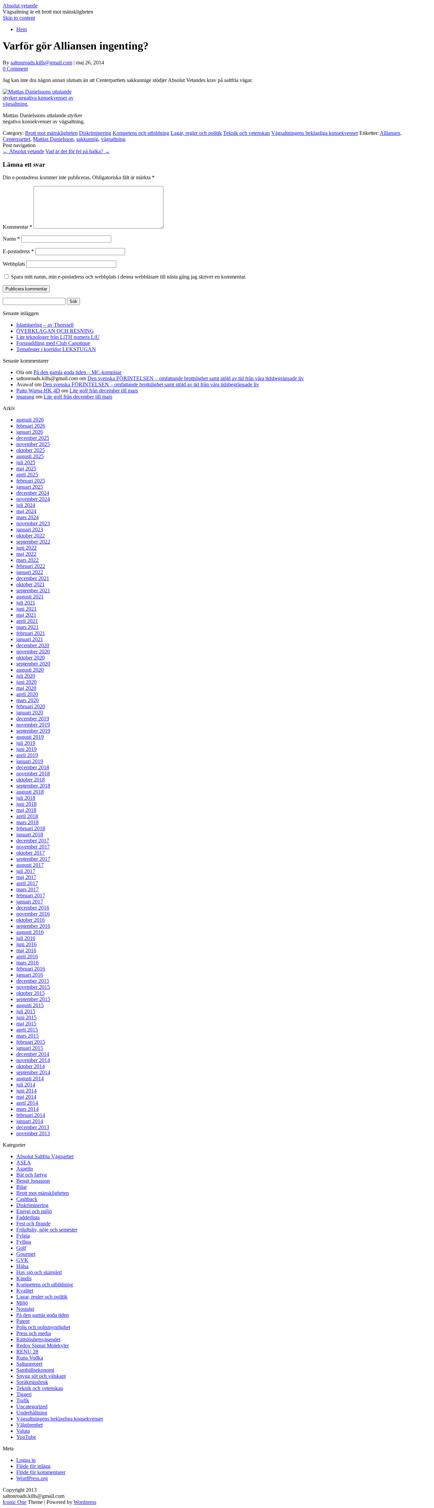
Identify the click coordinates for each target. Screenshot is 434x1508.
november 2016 (33, 914)
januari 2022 (29, 572)
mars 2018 (27, 822)
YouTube (26, 1437)
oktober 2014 (30, 1066)
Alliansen (390, 133)
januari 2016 (29, 975)
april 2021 (27, 621)
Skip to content (19, 18)
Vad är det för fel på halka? (77, 151)
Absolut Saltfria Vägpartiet (45, 1156)
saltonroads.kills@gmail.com (41, 62)
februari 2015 (30, 1042)
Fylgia (23, 1236)
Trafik (22, 1400)
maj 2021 (26, 615)
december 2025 (32, 438)
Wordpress (85, 1502)
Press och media (33, 1333)
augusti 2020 (30, 670)
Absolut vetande (20, 5)
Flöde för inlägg (33, 1466)
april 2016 (27, 956)
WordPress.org (32, 1478)
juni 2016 (26, 944)
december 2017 (32, 840)
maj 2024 (26, 511)
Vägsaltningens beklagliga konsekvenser (314, 133)
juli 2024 (25, 505)
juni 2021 (26, 609)
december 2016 (32, 908)
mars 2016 (27, 962)
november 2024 (33, 499)
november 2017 (33, 847)
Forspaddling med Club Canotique (53, 343)
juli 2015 (25, 1011)
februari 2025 (30, 481)
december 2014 (32, 1054)
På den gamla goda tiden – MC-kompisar (77, 372)
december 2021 (32, 578)
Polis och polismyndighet (43, 1327)
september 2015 (33, 999)
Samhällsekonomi (35, 1370)
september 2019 (33, 731)
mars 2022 (27, 560)
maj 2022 (26, 554)
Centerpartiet (16, 139)
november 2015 (33, 987)
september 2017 (33, 859)
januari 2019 (29, 761)
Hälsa (22, 1266)
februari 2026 (30, 426)
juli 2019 (25, 743)
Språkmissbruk (32, 1382)
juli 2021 (25, 603)
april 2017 (27, 883)
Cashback (26, 1199)
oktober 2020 (30, 657)
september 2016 (33, 926)
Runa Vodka (29, 1358)
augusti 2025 (30, 456)
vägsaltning (113, 139)
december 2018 (32, 767)
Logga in (26, 1460)
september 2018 (33, 786)
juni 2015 (26, 1017)
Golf (21, 1248)
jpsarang (25, 397)
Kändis (24, 1278)
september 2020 (33, 664)
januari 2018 (29, 834)
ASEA (23, 1162)
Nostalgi (25, 1309)
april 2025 (27, 474)
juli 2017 (25, 871)
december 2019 (32, 718)
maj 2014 (26, 1097)
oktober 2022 (30, 535)
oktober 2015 (30, 993)
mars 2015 (27, 1036)
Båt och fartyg (31, 1175)
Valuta (23, 1431)
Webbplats (14, 264)
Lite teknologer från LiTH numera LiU (58, 337)
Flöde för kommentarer (40, 1472)
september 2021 (33, 590)
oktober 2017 (30, 853)
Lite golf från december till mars (104, 390)
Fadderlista (28, 1217)
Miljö (22, 1303)
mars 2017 (27, 889)
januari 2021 (29, 639)
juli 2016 (25, 938)
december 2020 (32, 645)
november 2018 (33, 773)
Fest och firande (33, 1223)
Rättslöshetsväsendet (38, 1339)
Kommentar (17, 227)
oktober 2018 (30, 779)
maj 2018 (26, 810)
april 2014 (27, 1103)
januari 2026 (29, 432)
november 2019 (33, 725)
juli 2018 (25, 798)
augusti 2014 (30, 1078)
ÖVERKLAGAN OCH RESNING (55, 331)
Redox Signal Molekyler (42, 1345)
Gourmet (25, 1254)
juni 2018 (26, 804)
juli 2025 (25, 462)
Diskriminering (95, 133)
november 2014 (33, 1060)
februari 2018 (30, 828)
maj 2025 (26, 468)
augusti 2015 (30, 1005)
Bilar (21, 1187)
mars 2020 (27, 700)
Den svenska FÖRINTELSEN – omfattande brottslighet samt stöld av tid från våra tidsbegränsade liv (195, 378)
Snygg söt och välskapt (41, 1376)
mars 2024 (27, 517)
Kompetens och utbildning (141, 133)
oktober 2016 (30, 920)
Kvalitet (24, 1290)
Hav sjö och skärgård (39, 1272)
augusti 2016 (30, 932)
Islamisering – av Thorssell (45, 325)
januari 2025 (29, 487)
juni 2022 (26, 548)
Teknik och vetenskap (246, 133)
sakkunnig (87, 139)
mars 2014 (27, 1109)
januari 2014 (29, 1121)
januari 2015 (29, 1048)
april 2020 (27, 694)
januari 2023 (29, 529)
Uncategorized (31, 1406)
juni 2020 (26, 682)
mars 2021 (27, 627)
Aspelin (24, 1168)
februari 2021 (30, 633)
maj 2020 (26, 688)
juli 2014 (25, 1084)
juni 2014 (26, 1091)
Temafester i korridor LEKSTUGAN (56, 349)
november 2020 (33, 651)
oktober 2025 (30, 450)
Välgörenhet (29, 1425)
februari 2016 (30, 969)
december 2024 (32, 493)
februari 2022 (30, 566)
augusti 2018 (30, 792)
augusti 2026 (30, 420)
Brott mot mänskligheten (51, 133)
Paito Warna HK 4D (38, 390)
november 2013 (33, 1133)
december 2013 (32, 1127)
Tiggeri (24, 1394)
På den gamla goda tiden (42, 1315)
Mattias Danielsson (53, 139)
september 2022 (33, 542)
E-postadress (18, 251)
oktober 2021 (30, 584)
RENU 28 (27, 1351)
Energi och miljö (34, 1211)
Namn (11, 239)
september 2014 (33, 1072)
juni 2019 (26, 749)
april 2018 (27, 816)
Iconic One (14, 1502)
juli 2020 (25, 676)
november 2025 (33, 444)
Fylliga (23, 1242)
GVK (22, 1260)
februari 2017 (30, 895)
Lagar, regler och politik (196, 133)
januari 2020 (29, 712)
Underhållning (31, 1412)
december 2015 (32, 981)
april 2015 (27, 1030)
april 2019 (27, 755)
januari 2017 (29, 901)
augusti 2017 (30, 865)
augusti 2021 (30, 596)
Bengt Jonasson (33, 1181)
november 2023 (33, 523)
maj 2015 (26, 1023)
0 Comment (15, 69)
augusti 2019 (30, 737)
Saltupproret (29, 1364)
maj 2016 (26, 950)
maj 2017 (26, 877)
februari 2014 (30, 1115)
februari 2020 (30, 706)
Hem (21, 29)
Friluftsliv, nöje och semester (46, 1229)
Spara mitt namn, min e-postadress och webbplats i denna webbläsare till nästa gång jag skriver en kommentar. (128, 277)
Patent (22, 1321)
